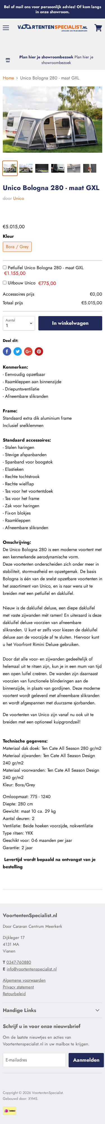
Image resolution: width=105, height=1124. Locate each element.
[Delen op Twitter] (17, 351)
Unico (18, 198)
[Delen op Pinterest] (39, 351)
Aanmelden (86, 1060)
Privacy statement (18, 987)
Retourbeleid (14, 994)
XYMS (32, 1098)
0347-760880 (18, 962)
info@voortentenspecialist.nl (32, 969)
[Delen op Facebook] (7, 351)
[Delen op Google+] (28, 351)
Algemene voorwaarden (24, 980)
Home (8, 78)
